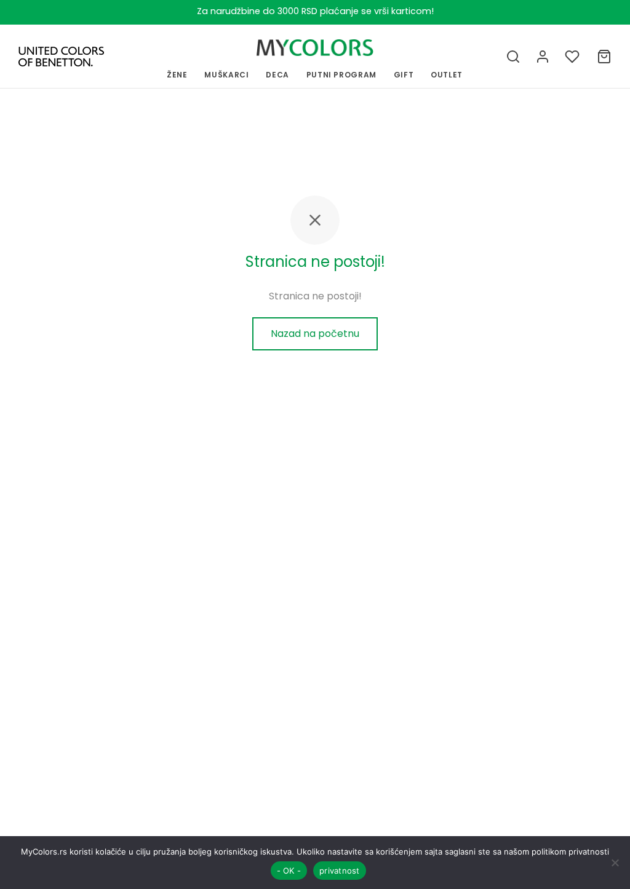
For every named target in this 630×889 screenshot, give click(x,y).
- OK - (289, 870)
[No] (614, 862)
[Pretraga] (513, 56)
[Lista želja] (573, 56)
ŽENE (177, 74)
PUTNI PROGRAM (341, 74)
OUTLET (447, 74)
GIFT (404, 74)
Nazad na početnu (315, 333)
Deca (277, 74)
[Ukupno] (604, 56)
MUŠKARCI (226, 74)
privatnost (339, 870)
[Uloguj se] (542, 56)
